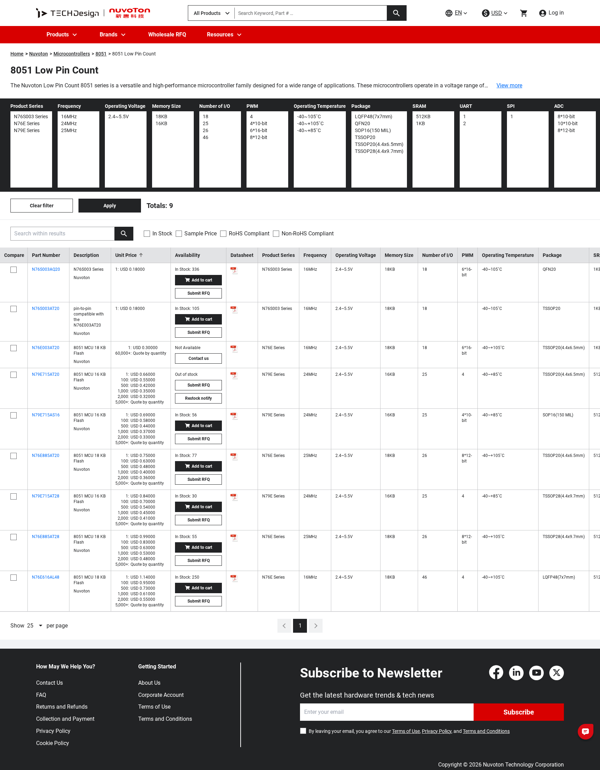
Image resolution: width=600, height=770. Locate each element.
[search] (124, 234)
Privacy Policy (53, 731)
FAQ (41, 695)
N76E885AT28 (45, 536)
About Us (149, 683)
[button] (140, 255)
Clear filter (41, 205)
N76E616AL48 (45, 577)
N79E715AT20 (45, 374)
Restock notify (198, 398)
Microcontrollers (71, 54)
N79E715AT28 (45, 496)
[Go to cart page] (524, 13)
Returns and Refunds (62, 706)
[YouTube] (536, 673)
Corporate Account (161, 695)
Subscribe (518, 712)
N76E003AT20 (45, 347)
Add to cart (202, 280)
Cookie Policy (52, 743)
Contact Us (49, 683)
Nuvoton (38, 54)
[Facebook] (496, 673)
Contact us (199, 358)
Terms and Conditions (165, 719)
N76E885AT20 (45, 455)
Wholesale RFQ (167, 34)
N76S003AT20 (45, 308)
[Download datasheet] (234, 270)
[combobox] (35, 626)
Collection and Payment (65, 719)
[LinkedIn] (516, 673)
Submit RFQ (199, 293)
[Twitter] (556, 673)
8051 (101, 54)
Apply (109, 205)
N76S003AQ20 (46, 269)
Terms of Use (154, 706)
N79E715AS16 (46, 415)
